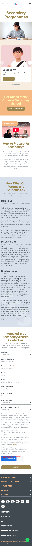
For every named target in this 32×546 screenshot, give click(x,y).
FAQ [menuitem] (2, 521)
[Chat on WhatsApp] (27, 540)
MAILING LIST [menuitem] (6, 516)
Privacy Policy (14, 444)
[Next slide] (30, 63)
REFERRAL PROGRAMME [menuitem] (9, 530)
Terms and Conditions (24, 543)
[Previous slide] (2, 63)
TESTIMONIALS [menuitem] (6, 526)
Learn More (8, 79)
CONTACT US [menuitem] (5, 512)
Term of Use (13, 543)
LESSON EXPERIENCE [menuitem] (8, 535)
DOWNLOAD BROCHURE (16, 108)
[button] (13, 84)
